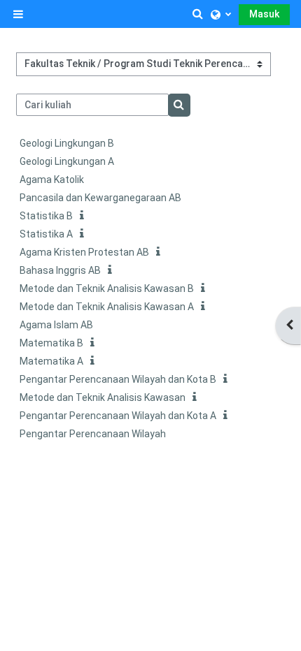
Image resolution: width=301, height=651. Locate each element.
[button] (198, 14)
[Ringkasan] (84, 216)
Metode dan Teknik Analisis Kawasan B (107, 288)
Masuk (264, 14)
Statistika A (46, 234)
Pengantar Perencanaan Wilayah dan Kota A (118, 415)
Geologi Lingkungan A (67, 161)
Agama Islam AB (56, 324)
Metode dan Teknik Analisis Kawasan (103, 397)
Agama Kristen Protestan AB (84, 252)
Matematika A (51, 361)
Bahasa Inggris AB (60, 270)
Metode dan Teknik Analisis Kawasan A (107, 306)
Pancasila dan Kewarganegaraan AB (100, 197)
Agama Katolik (52, 179)
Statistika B (46, 215)
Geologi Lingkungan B (67, 143)
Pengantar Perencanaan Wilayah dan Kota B (118, 379)
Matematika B (51, 343)
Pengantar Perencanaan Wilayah (93, 433)
